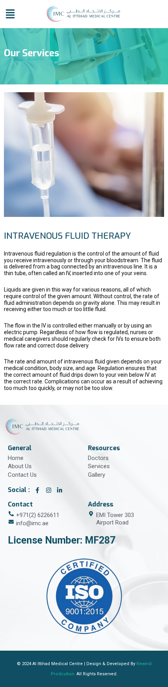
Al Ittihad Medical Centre (57, 663)
